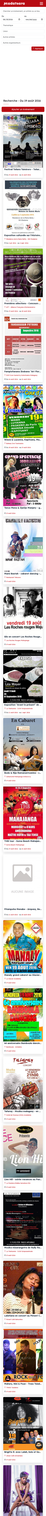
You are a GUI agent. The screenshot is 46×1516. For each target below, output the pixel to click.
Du (3, 16)
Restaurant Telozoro (13, 577)
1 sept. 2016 (26, 713)
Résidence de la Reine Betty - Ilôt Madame (21, 239)
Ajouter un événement (23, 109)
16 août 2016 (13, 379)
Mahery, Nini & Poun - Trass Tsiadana (24, 1383)
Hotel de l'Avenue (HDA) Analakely (18, 1115)
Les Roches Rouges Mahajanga (17, 640)
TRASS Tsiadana (12, 1388)
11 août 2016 (13, 713)
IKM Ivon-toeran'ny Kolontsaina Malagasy (21, 375)
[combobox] (23, 25)
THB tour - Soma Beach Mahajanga (23, 841)
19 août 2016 (13, 175)
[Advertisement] (23, 75)
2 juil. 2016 (12, 243)
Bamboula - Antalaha (14, 1047)
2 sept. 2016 (24, 243)
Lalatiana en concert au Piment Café (24, 1315)
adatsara (16, 3)
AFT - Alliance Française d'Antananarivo (20, 307)
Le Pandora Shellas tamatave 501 (18, 1183)
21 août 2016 (26, 175)
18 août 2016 (13, 447)
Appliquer (39, 49)
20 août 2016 (26, 311)
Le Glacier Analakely (13, 979)
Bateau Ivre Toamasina (14, 443)
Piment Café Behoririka (14, 1319)
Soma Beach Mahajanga (15, 845)
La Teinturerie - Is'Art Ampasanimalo (19, 709)
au (25, 16)
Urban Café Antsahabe (14, 1456)
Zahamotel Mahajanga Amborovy (18, 777)
